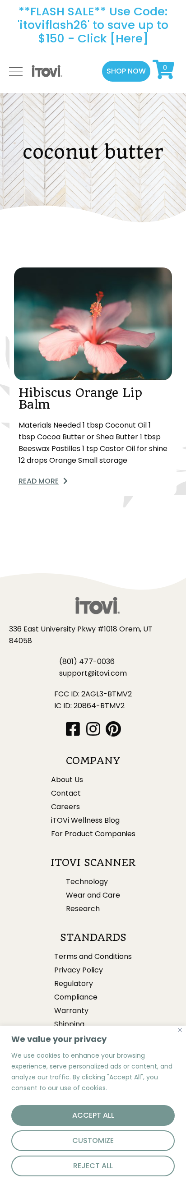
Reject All (93, 1166)
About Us (67, 779)
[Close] (180, 1030)
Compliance (76, 997)
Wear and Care (93, 895)
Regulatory (73, 983)
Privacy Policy (78, 970)
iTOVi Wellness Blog (85, 820)
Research (83, 908)
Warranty (71, 1010)
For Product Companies (93, 833)
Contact (66, 793)
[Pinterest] (113, 729)
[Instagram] (93, 729)
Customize (93, 1140)
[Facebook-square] (73, 729)
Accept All (93, 1115)
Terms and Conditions (93, 956)
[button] (126, 71)
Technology (87, 881)
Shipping (69, 1024)
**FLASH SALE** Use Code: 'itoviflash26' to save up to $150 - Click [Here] (93, 24)
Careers (65, 806)
